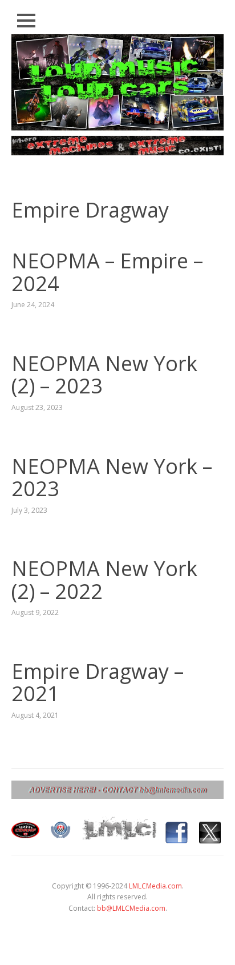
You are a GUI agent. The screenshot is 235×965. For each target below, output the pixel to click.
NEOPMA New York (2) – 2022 (104, 579)
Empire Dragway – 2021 (97, 682)
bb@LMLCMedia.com (131, 908)
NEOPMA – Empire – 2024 (107, 272)
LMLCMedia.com (155, 886)
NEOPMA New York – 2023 (111, 477)
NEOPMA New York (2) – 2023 (104, 374)
